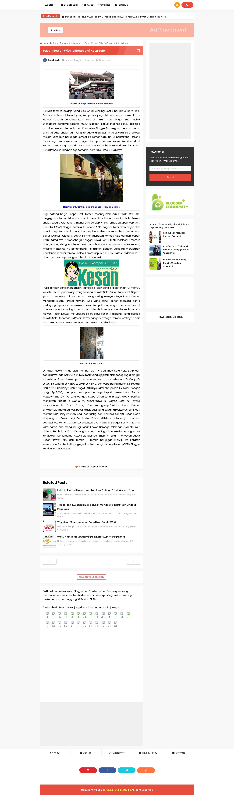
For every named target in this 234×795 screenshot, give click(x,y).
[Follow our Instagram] (146, 770)
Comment (105, 60)
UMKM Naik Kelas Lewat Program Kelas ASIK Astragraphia (91, 536)
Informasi (88, 60)
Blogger (177, 317)
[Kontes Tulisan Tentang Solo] (91, 272)
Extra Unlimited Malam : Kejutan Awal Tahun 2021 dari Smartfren (95, 490)
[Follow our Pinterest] (88, 770)
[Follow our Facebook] (107, 770)
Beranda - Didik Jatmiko (117, 789)
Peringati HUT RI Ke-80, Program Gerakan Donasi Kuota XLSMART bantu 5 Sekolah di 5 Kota (115, 16)
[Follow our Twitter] (126, 770)
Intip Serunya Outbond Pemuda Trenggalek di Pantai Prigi (175, 249)
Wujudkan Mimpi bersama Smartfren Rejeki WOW (86, 522)
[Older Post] (133, 562)
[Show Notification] (177, 5)
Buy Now (55, 30)
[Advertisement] (91, 724)
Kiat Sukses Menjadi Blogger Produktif (174, 234)
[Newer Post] (50, 562)
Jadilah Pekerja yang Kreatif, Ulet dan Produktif (174, 263)
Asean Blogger (73, 60)
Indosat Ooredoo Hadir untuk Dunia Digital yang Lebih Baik (169, 226)
